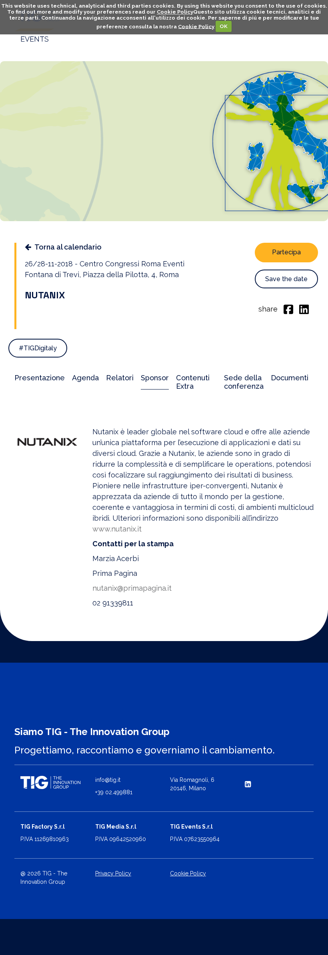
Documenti (289, 378)
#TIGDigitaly (38, 348)
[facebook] (288, 309)
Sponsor (155, 378)
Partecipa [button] (286, 252)
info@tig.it (107, 780)
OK (224, 26)
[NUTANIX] (47, 441)
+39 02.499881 (113, 792)
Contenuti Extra (193, 382)
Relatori (120, 378)
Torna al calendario (68, 247)
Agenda (85, 378)
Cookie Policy (175, 12)
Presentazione (39, 378)
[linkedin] (304, 309)
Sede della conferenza (244, 382)
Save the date (286, 279)
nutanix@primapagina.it (132, 588)
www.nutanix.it (117, 529)
